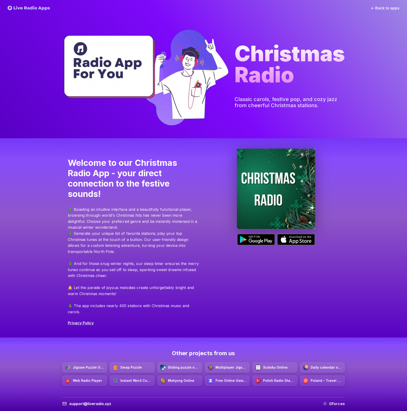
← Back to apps (385, 8)
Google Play (256, 239)
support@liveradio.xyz (90, 403)
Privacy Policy (81, 323)
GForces (337, 403)
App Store (296, 239)
